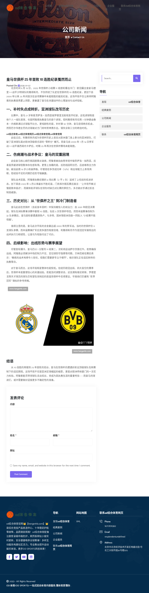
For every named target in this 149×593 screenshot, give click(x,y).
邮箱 (56, 436)
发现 (64, 7)
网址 (12, 451)
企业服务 (109, 7)
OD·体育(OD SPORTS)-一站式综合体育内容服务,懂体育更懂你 (38, 586)
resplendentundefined (115, 537)
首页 (67, 37)
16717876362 (110, 526)
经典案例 (82, 7)
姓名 (13, 436)
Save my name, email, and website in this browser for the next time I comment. (51, 466)
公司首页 (48, 7)
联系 (129, 7)
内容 (12, 404)
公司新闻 (96, 7)
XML (78, 521)
